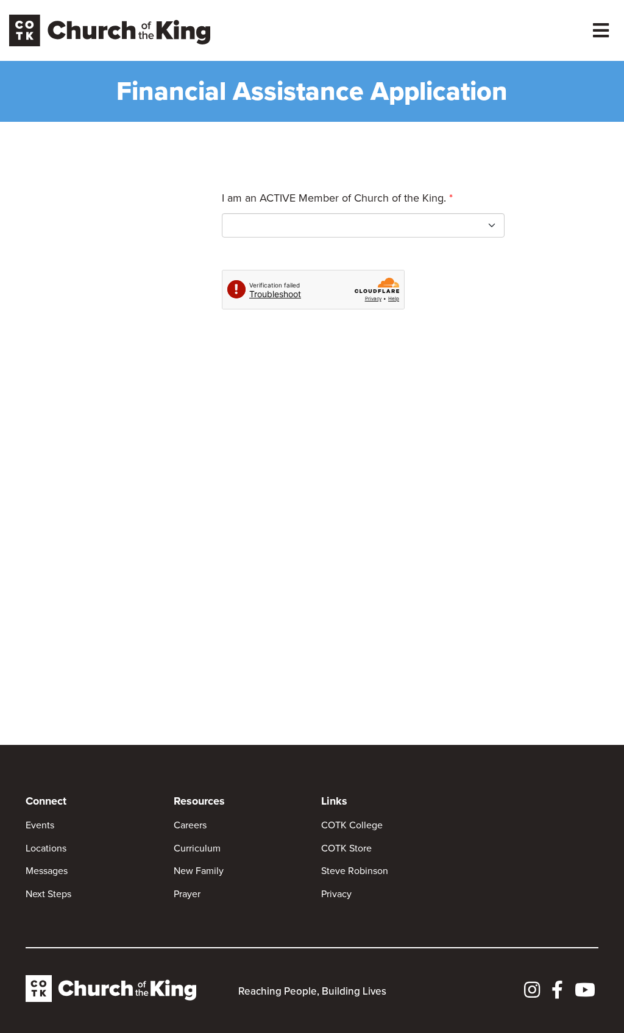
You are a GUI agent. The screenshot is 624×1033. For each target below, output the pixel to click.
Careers (190, 825)
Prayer (187, 894)
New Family (199, 871)
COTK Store (346, 848)
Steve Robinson (354, 871)
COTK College (352, 825)
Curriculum (197, 848)
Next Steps (48, 894)
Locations (46, 848)
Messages (47, 871)
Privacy (336, 894)
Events (40, 825)
